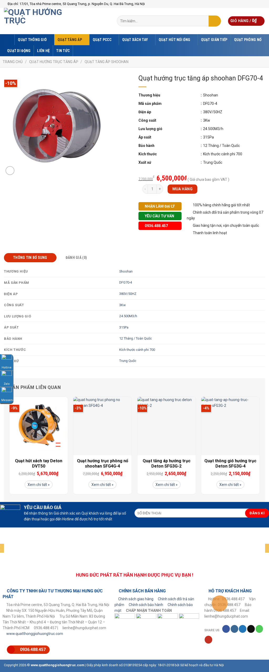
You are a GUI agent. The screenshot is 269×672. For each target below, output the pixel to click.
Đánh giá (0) (76, 257)
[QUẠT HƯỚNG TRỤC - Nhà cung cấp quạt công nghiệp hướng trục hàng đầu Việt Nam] (43, 21)
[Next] (259, 447)
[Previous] (9, 447)
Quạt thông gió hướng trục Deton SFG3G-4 (230, 463)
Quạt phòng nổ (248, 40)
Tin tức (63, 51)
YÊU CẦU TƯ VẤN (159, 216)
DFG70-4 (125, 282)
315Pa (123, 327)
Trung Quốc (127, 361)
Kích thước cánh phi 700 (137, 350)
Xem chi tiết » (39, 485)
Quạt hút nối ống (174, 40)
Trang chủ (13, 62)
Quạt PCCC (102, 40)
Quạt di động (18, 51)
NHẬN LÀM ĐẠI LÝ (159, 206)
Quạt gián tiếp (214, 40)
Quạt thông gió (32, 40)
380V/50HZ (127, 294)
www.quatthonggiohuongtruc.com (34, 634)
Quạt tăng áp (70, 40)
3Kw (122, 305)
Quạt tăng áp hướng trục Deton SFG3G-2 (166, 463)
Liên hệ (43, 51)
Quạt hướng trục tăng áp (53, 62)
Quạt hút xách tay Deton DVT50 (38, 463)
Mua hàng (182, 189)
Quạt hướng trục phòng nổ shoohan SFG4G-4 (102, 463)
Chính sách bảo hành (146, 605)
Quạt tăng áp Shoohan (106, 62)
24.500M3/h (128, 316)
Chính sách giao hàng (135, 599)
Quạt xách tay (135, 40)
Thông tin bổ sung (30, 257)
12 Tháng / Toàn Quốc (135, 338)
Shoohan (126, 271)
